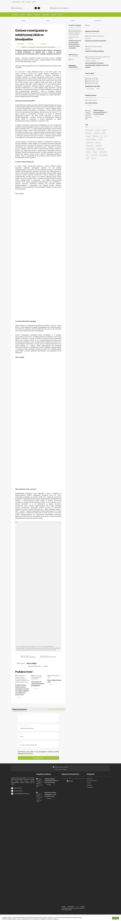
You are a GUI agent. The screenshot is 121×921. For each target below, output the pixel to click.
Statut (23, 2)
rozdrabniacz (94, 155)
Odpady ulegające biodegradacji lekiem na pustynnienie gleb (100, 112)
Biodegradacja (89, 130)
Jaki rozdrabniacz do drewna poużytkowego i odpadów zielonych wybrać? (96, 65)
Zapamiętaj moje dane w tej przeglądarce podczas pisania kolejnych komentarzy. (38, 752)
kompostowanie (90, 142)
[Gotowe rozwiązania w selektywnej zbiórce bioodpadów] (38, 47)
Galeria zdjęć (45, 14)
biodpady (97, 130)
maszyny (98, 142)
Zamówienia (90, 787)
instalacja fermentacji (91, 139)
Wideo (87, 158)
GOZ (106, 136)
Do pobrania (37, 14)
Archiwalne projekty (74, 37)
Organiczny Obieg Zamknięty (94, 51)
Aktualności (88, 38)
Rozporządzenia (103, 155)
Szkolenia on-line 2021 (92, 86)
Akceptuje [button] (115, 918)
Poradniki (88, 152)
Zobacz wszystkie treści (34, 666)
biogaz (104, 130)
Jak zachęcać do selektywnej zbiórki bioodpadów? (37, 683)
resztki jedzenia (103, 152)
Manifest (28, 2)
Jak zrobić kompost (91, 103)
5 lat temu (31, 44)
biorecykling (96, 133)
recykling (95, 152)
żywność (93, 158)
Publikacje (29, 14)
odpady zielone (100, 149)
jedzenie (100, 139)
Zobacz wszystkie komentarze (56, 709)
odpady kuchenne (90, 149)
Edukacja (88, 136)
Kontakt (34, 2)
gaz (101, 136)
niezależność (99, 145)
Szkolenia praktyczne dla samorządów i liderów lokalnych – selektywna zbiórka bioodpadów (75, 44)
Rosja (87, 155)
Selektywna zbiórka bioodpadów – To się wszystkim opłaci (50, 794)
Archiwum (53, 14)
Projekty (71, 38)
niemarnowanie (89, 145)
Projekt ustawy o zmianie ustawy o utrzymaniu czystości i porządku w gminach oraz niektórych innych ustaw (22, 689)
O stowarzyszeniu (16, 2)
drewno (103, 133)
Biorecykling (20, 44)
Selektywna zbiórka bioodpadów (95, 41)
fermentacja (95, 136)
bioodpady (88, 133)
